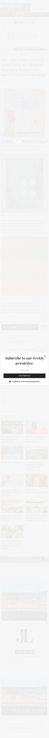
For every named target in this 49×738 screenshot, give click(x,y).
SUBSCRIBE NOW (24, 376)
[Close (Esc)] (45, 356)
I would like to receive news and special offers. (26, 381)
